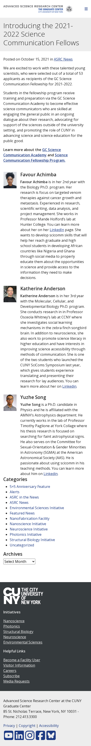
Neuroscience (14, 636)
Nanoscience (14, 620)
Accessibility (49, 725)
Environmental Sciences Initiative (37, 507)
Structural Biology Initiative (32, 539)
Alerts (14, 491)
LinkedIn (57, 229)
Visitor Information (19, 665)
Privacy (9, 725)
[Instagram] (30, 738)
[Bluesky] (51, 738)
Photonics (11, 626)
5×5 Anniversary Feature (30, 486)
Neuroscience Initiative (29, 529)
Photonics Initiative (26, 534)
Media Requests (16, 681)
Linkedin (69, 386)
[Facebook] (40, 738)
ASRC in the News (24, 497)
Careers (9, 670)
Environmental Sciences (22, 642)
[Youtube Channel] (8, 738)
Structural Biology (18, 631)
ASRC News (63, 59)
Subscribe (11, 675)
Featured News (22, 513)
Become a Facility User (21, 660)
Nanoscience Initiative (28, 523)
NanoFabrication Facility (29, 518)
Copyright (27, 725)
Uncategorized (22, 545)
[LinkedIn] (19, 738)
